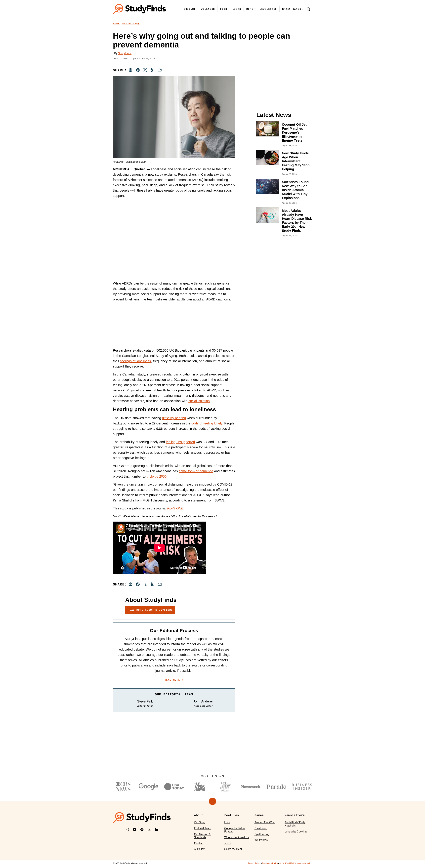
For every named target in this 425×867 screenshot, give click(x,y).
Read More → (174, 679)
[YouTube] (134, 829)
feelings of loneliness (135, 361)
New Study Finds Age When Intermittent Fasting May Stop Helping (295, 161)
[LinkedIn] (156, 829)
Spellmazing (262, 834)
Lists (236, 9)
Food (223, 9)
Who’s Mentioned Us (236, 837)
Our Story (199, 822)
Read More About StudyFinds (150, 610)
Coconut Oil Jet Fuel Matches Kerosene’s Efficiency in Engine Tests (294, 132)
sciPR (227, 843)
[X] (149, 829)
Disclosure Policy (270, 863)
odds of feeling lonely (206, 423)
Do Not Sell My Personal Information (295, 863)
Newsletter (268, 9)
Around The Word (265, 822)
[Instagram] (127, 829)
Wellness (208, 9)
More (249, 9)
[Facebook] (142, 829)
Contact (198, 843)
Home (116, 23)
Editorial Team (202, 828)
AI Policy (199, 849)
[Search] (308, 9)
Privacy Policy (254, 863)
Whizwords (261, 840)
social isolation (199, 401)
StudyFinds (124, 53)
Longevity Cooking (296, 831)
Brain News (131, 23)
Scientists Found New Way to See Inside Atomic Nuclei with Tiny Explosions (295, 190)
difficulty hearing (174, 418)
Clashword (261, 828)
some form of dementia (196, 471)
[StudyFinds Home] (139, 9)
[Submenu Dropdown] (255, 9)
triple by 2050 (157, 476)
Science (190, 9)
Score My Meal (233, 849)
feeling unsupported (180, 442)
